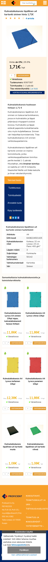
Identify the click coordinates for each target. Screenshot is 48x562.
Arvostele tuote (15, 202)
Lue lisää (34, 88)
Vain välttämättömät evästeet (24, 555)
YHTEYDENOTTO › (35, 526)
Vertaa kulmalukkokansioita (27, 93)
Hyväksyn (24, 550)
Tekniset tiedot (14, 180)
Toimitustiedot (14, 195)
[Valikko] (45, 3)
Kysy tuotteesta (15, 210)
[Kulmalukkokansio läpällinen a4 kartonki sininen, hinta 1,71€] (24, 38)
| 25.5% (22, 62)
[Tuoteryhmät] (3, 3)
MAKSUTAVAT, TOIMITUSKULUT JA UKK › (36, 500)
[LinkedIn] (13, 217)
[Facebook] (18, 217)
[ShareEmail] (10, 217)
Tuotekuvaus (14, 187)
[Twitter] (16, 217)
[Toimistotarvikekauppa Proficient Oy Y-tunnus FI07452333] (12, 497)
